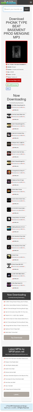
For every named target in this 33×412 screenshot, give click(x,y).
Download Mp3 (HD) (13, 80)
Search (26, 9)
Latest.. (16, 394)
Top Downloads (16, 337)
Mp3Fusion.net (8, 408)
